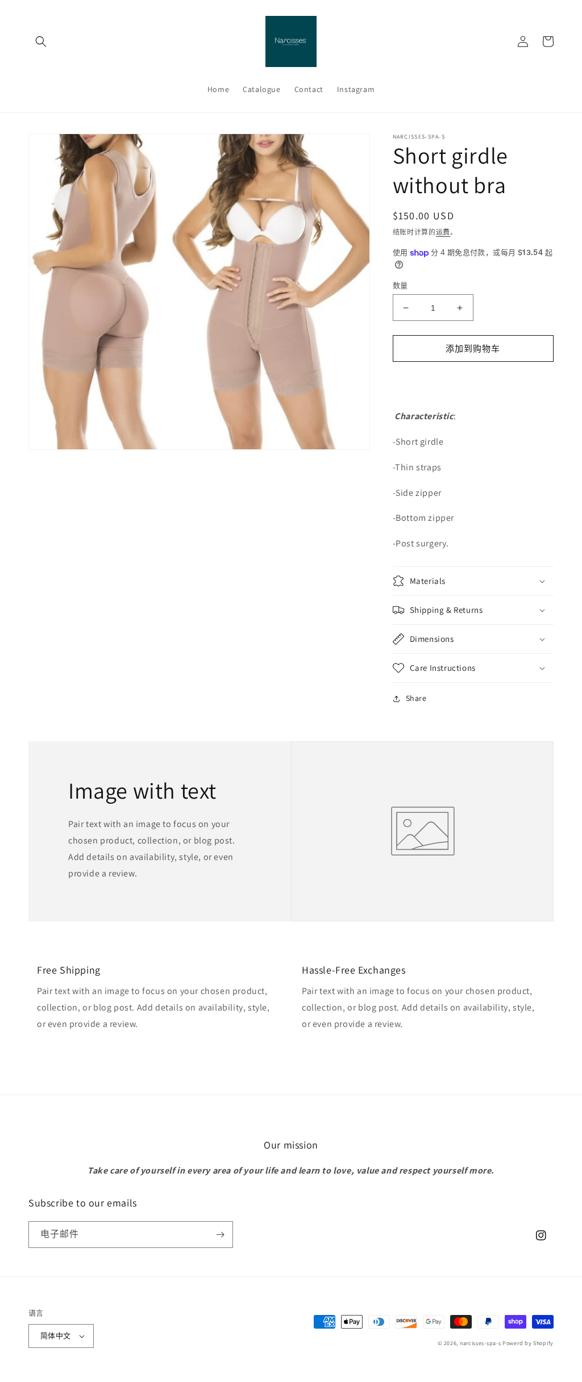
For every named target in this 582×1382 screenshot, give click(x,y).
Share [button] (416, 698)
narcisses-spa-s (480, 1343)
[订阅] (219, 1234)
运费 (443, 232)
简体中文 (55, 1336)
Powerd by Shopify (528, 1343)
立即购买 (473, 380)
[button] (40, 41)
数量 (400, 285)
